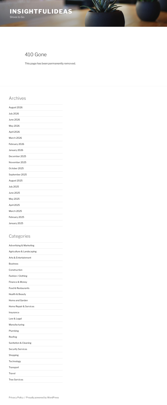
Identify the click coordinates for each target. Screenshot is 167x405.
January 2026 (16, 150)
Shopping (14, 355)
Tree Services (16, 379)
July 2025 (14, 186)
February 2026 (16, 144)
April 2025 (14, 205)
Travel (12, 373)
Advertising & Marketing (21, 245)
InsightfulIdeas (41, 11)
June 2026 (14, 119)
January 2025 (16, 223)
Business (13, 263)
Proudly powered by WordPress (42, 397)
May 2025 (14, 198)
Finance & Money (18, 281)
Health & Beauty (17, 294)
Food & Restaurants (19, 288)
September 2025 (18, 174)
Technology (15, 361)
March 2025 (15, 211)
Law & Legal (15, 318)
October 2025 (16, 168)
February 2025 (16, 217)
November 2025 (17, 162)
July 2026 (14, 113)
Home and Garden (18, 300)
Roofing (13, 336)
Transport (14, 367)
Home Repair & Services (21, 306)
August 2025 (16, 180)
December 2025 (17, 156)
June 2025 (14, 192)
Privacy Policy (16, 397)
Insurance (14, 312)
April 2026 (14, 131)
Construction (15, 269)
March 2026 (15, 137)
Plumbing (14, 330)
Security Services (18, 349)
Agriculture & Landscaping (23, 251)
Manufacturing (16, 324)
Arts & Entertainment (20, 257)
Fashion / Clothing (18, 275)
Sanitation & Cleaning (20, 342)
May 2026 (14, 125)
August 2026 (16, 107)
